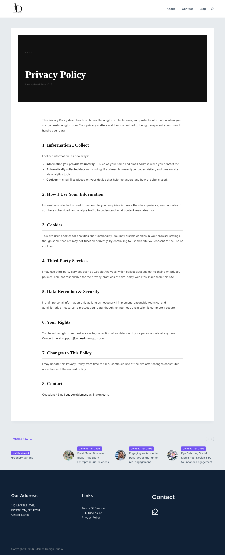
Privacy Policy (91, 517)
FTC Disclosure (92, 513)
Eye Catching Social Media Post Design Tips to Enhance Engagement (196, 458)
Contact (187, 9)
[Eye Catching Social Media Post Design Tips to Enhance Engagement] (172, 455)
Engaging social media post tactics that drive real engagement (143, 458)
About (171, 9)
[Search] (212, 9)
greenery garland (22, 457)
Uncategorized (21, 453)
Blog (203, 9)
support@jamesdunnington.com (83, 338)
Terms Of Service (93, 508)
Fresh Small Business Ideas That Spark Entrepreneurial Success (93, 458)
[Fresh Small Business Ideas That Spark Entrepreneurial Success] (68, 455)
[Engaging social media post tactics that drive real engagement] (120, 455)
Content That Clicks (89, 448)
